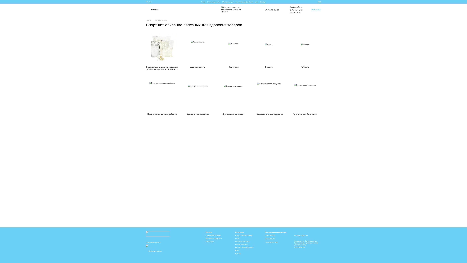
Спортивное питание (213, 235)
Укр (150, 2)
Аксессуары (210, 241)
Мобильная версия (155, 251)
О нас (203, 2)
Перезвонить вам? (271, 242)
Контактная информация (244, 2)
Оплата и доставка (213, 2)
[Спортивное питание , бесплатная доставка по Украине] (158, 234)
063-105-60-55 (272, 10)
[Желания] (311, 2)
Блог (256, 2)
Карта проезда (299, 247)
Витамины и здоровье (214, 238)
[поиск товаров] (168, 10)
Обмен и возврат (228, 2)
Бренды (263, 2)
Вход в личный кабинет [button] (244, 235)
